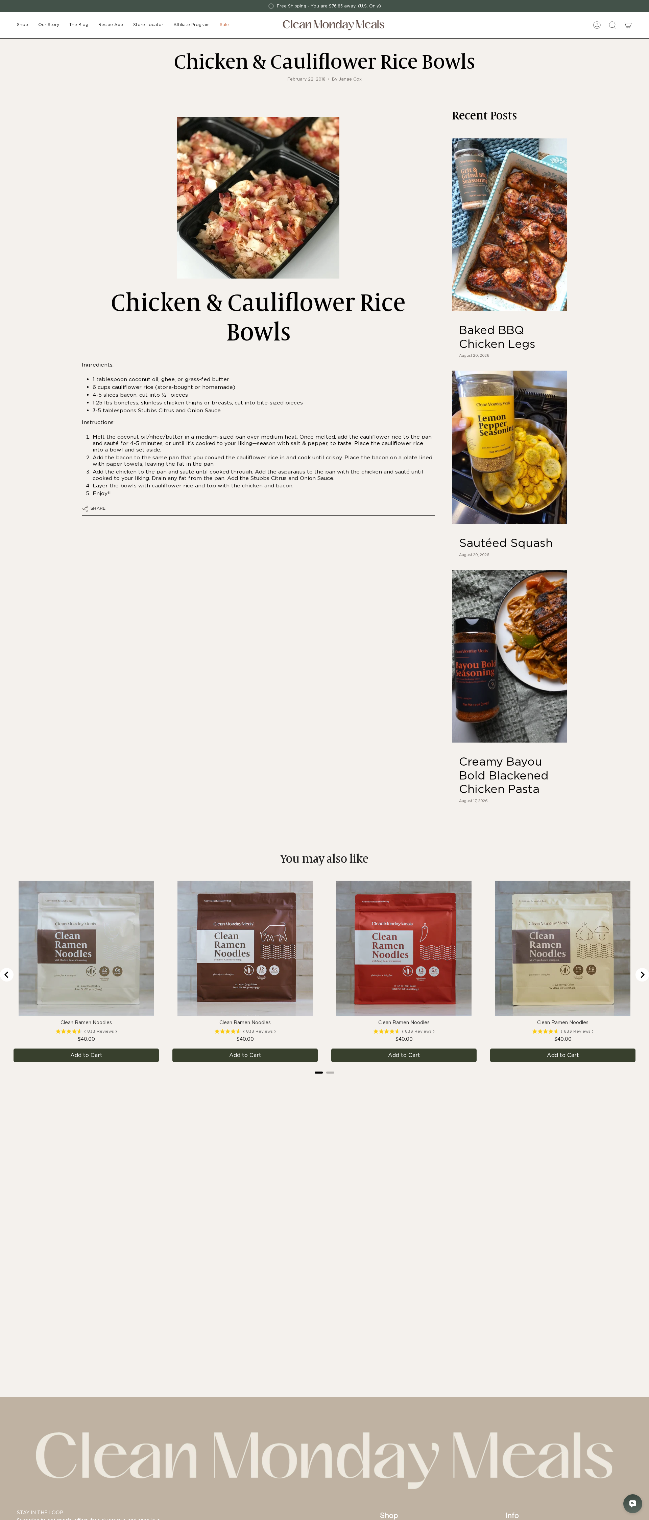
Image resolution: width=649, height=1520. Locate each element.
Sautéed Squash (506, 543)
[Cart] (628, 25)
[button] (22, 25)
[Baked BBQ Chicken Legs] (509, 224)
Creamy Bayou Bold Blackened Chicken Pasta (504, 775)
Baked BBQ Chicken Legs (497, 337)
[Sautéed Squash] (509, 447)
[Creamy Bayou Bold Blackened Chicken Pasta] (509, 656)
